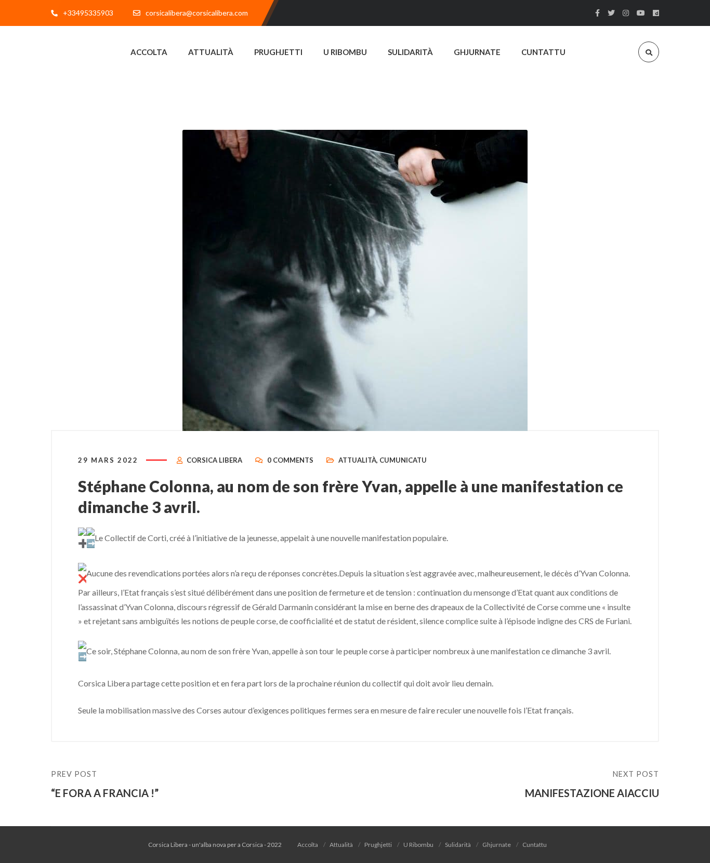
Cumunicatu (403, 460)
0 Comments (290, 460)
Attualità (357, 460)
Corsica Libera (214, 460)
